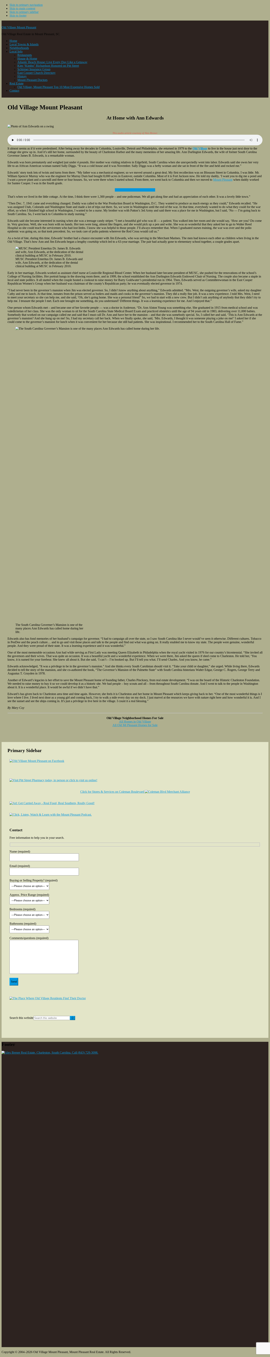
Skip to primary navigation (26, 5)
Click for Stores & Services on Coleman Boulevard (112, 791)
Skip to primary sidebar (24, 12)
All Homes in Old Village (135, 721)
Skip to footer (17, 15)
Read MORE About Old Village (135, 190)
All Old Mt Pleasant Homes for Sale (135, 725)
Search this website (21, 1017)
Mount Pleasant (222, 179)
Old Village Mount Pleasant (19, 27)
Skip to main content (22, 8)
